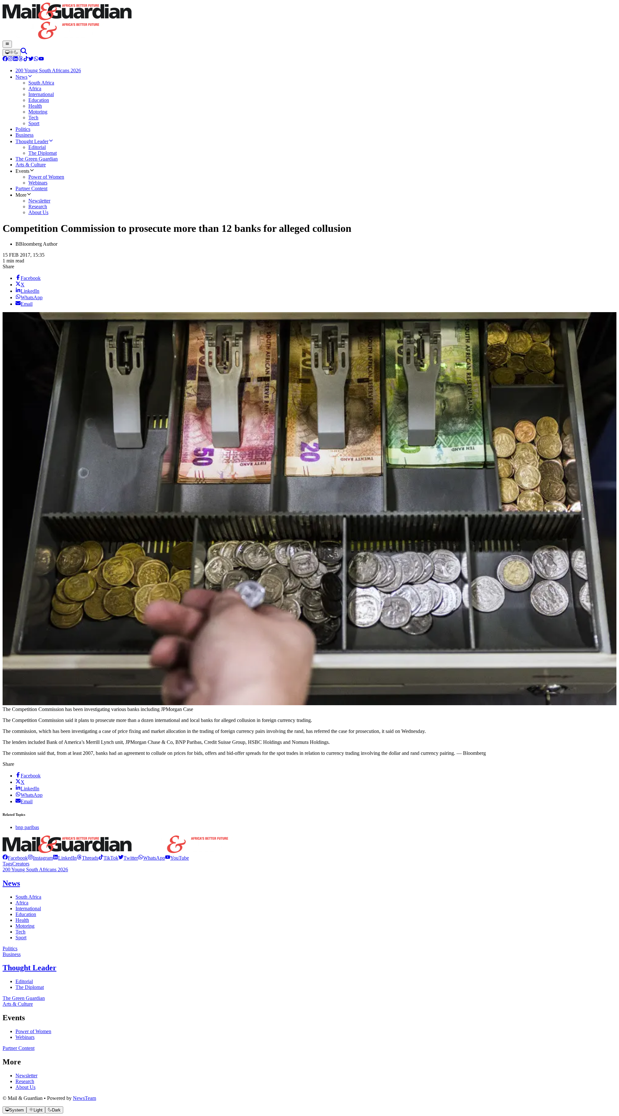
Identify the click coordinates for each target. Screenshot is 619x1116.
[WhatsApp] (36, 59)
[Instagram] (10, 59)
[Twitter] (31, 59)
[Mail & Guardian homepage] (309, 22)
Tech (20, 931)
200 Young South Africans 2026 (35, 869)
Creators (20, 863)
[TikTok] (25, 59)
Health (22, 920)
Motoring (24, 926)
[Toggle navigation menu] (7, 44)
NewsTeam (84, 1098)
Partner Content (18, 1048)
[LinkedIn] (15, 59)
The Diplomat (29, 987)
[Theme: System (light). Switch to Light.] (12, 52)
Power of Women (33, 1031)
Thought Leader (29, 967)
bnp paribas (27, 827)
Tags (7, 863)
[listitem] (15, 858)
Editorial (24, 981)
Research (24, 1081)
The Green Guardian (24, 998)
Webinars (24, 1037)
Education (25, 914)
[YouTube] (41, 59)
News (11, 883)
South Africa (28, 897)
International (28, 908)
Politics (10, 948)
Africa (21, 902)
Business (12, 954)
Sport (20, 937)
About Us (25, 1087)
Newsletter (26, 1075)
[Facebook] (5, 59)
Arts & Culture (18, 1004)
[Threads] (20, 59)
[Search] (24, 52)
